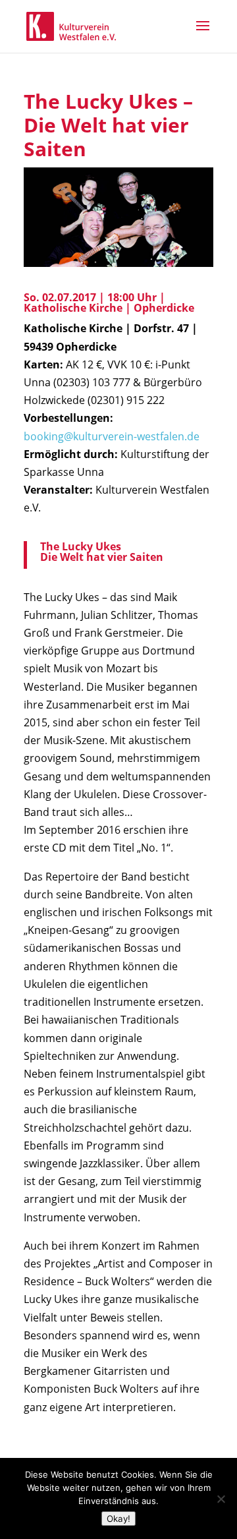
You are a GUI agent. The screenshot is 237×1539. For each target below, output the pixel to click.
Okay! (118, 1518)
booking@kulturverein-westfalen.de (111, 436)
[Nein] (220, 1498)
